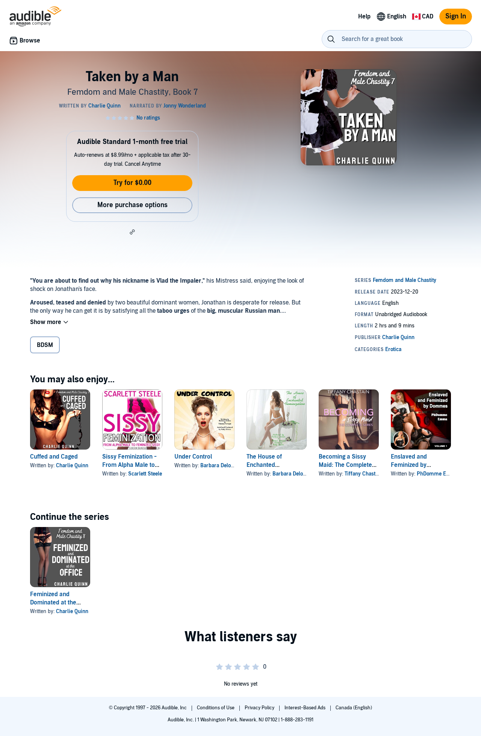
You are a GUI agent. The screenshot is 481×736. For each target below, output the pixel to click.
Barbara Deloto (217, 465)
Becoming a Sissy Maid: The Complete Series (345, 465)
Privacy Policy (260, 708)
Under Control (193, 456)
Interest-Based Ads (305, 708)
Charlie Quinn (72, 465)
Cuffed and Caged (54, 456)
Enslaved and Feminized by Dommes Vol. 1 (410, 465)
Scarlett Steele (145, 474)
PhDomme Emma (437, 474)
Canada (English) (354, 708)
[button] (132, 232)
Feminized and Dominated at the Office (53, 603)
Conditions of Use (216, 708)
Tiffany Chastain (364, 474)
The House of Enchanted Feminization (264, 465)
